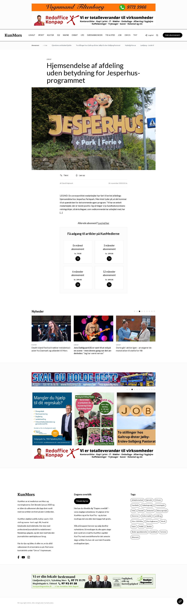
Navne (66, 35)
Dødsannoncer (94, 35)
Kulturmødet (146, 516)
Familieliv (135, 505)
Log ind (150, 35)
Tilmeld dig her (82, 501)
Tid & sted (110, 35)
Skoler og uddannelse (139, 532)
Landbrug (158, 516)
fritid (133, 511)
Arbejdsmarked (137, 500)
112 (58, 35)
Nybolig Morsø (124, 45)
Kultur (50, 35)
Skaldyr (149, 526)
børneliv (149, 500)
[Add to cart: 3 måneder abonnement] (109, 258)
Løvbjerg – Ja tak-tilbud (142, 45)
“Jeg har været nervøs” (93, 350)
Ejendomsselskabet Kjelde (55, 45)
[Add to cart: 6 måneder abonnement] (77, 284)
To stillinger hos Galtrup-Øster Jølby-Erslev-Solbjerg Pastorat (92, 45)
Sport (41, 35)
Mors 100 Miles (137, 521)
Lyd (82, 35)
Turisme (163, 532)
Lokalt (32, 35)
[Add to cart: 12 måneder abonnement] (109, 284)
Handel (141, 511)
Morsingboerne (152, 521)
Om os (127, 35)
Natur (134, 526)
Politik (141, 526)
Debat (75, 35)
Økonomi (135, 537)
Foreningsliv (160, 505)
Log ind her (103, 223)
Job (120, 35)
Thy (135, 35)
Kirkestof (150, 511)
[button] (134, 311)
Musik (163, 521)
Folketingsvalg (147, 505)
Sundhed (153, 532)
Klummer (135, 516)
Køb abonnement (172, 35)
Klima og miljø (162, 511)
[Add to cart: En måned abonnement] (77, 258)
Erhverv (158, 500)
